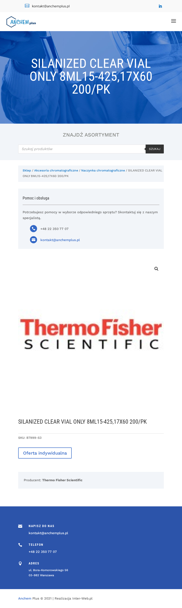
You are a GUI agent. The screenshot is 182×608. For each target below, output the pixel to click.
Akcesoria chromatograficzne (56, 170)
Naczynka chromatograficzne (103, 170)
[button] (156, 269)
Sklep (27, 170)
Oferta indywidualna (45, 453)
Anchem (24, 598)
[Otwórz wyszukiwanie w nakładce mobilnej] (91, 149)
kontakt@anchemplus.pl (60, 240)
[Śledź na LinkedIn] (160, 6)
